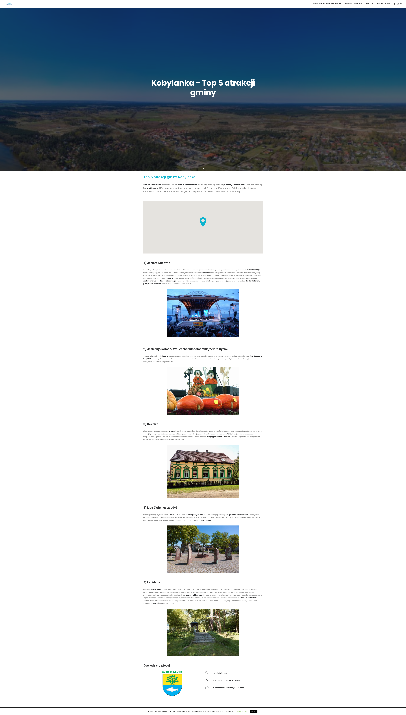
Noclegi (370, 4)
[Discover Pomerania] (8, 4)
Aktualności (383, 4)
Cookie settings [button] (241, 711)
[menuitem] (327, 4)
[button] (395, 4)
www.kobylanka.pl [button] (220, 673)
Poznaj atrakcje (353, 4)
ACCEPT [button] (253, 711)
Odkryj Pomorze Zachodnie (327, 4)
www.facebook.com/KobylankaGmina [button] (228, 688)
